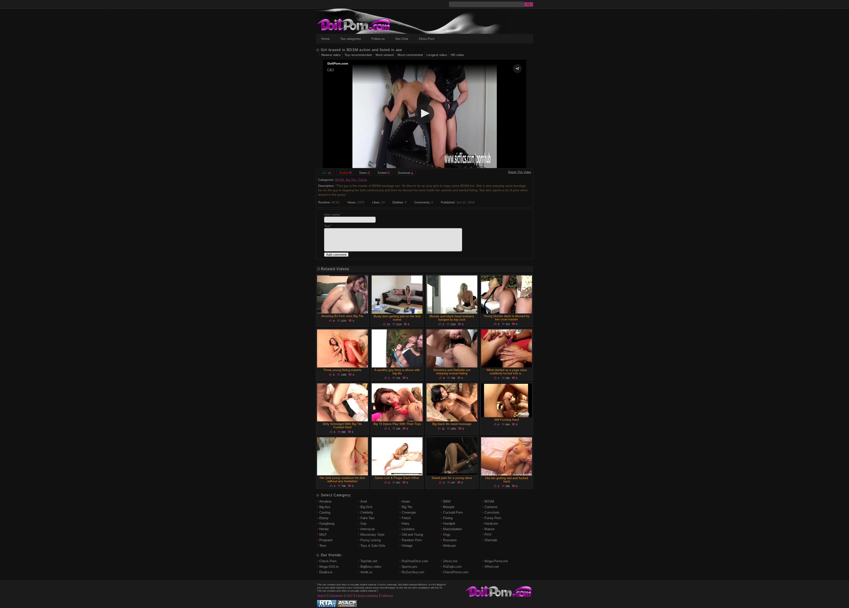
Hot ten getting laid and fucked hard (506, 479)
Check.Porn (328, 561)
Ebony (324, 518)
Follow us (378, 38)
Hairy (405, 523)
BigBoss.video (370, 566)
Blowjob (448, 507)
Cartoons (491, 507)
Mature (489, 529)
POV (487, 534)
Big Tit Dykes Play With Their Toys (397, 424)
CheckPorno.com (455, 572)
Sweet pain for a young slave (452, 478)
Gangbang (326, 523)
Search (321, 595)
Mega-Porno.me (496, 561)
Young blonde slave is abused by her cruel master (507, 317)
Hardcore (491, 523)
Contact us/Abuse (367, 595)
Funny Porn (492, 518)
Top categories (350, 38)
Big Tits (351, 180)
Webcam (449, 545)
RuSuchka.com (413, 572)
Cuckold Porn (453, 512)
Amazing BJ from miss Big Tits (342, 316)
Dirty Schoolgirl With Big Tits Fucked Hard (342, 425)
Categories (336, 595)
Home (325, 38)
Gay (363, 523)
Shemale (490, 540)
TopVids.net (368, 561)
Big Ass (324, 507)
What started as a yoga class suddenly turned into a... (506, 371)
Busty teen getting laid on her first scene (397, 317)
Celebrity (366, 512)
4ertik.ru (366, 572)
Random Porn (412, 540)
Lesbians (408, 529)
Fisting (362, 180)
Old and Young (412, 534)
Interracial (367, 529)
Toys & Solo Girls (372, 545)
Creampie (409, 512)
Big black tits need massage (451, 424)
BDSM (339, 180)
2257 (349, 595)
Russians (450, 540)
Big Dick (366, 507)
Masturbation (452, 529)
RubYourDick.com (415, 561)
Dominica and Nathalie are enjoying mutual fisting (451, 371)
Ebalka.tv (326, 572)
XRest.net (491, 566)
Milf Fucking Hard (506, 419)
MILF (323, 534)
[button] (517, 68)
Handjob (449, 523)
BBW (447, 501)
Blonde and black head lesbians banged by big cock (452, 317)
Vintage (407, 545)
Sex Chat (401, 38)
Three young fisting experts (342, 370)
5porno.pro (409, 566)
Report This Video (519, 172)
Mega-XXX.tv (329, 566)
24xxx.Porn (426, 38)
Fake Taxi (367, 518)
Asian (406, 501)
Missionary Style (372, 534)
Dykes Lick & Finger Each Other (397, 478)
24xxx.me (450, 561)
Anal (363, 501)
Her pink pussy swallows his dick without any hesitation (342, 479)
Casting (324, 512)
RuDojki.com (452, 566)
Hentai (324, 529)
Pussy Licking (370, 540)
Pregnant (325, 540)
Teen (322, 545)
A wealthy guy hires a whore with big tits (397, 371)
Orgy (446, 534)
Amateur (325, 501)
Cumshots (491, 512)
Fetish (406, 518)
